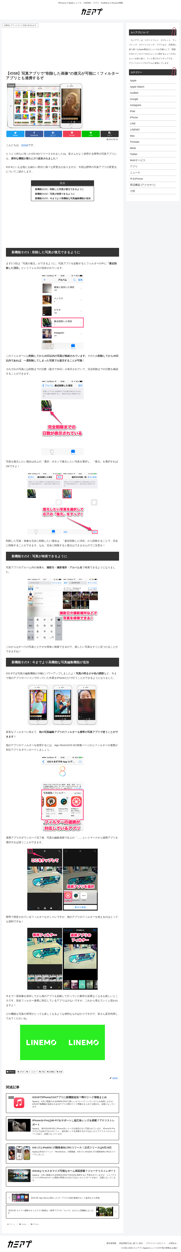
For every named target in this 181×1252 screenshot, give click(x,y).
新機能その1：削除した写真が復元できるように (59, 189)
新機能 (51, 1072)
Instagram (135, 105)
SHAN (24, 145)
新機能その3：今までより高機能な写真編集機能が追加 (63, 198)
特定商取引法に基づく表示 (131, 1243)
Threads (134, 141)
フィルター (32, 1072)
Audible (134, 92)
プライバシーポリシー (156, 1243)
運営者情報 (111, 1243)
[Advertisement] (62, 49)
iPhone (12, 1072)
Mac (132, 135)
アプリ (134, 166)
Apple (133, 80)
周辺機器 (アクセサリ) (142, 184)
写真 (43, 1072)
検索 (60, 1072)
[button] (110, 134)
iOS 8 (22, 1072)
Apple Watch (137, 86)
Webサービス (137, 160)
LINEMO (135, 129)
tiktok (133, 148)
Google (134, 99)
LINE (133, 123)
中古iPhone (136, 178)
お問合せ (173, 1243)
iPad (132, 111)
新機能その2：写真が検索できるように (55, 193)
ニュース (135, 172)
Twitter (133, 154)
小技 (132, 191)
